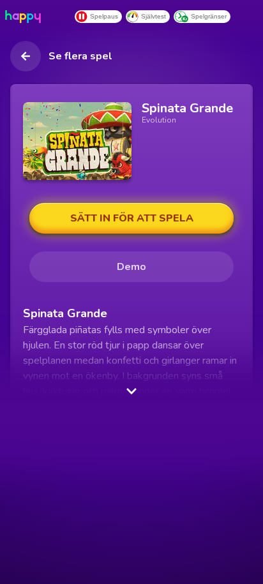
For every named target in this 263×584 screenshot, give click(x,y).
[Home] (25, 16)
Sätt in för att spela (131, 218)
